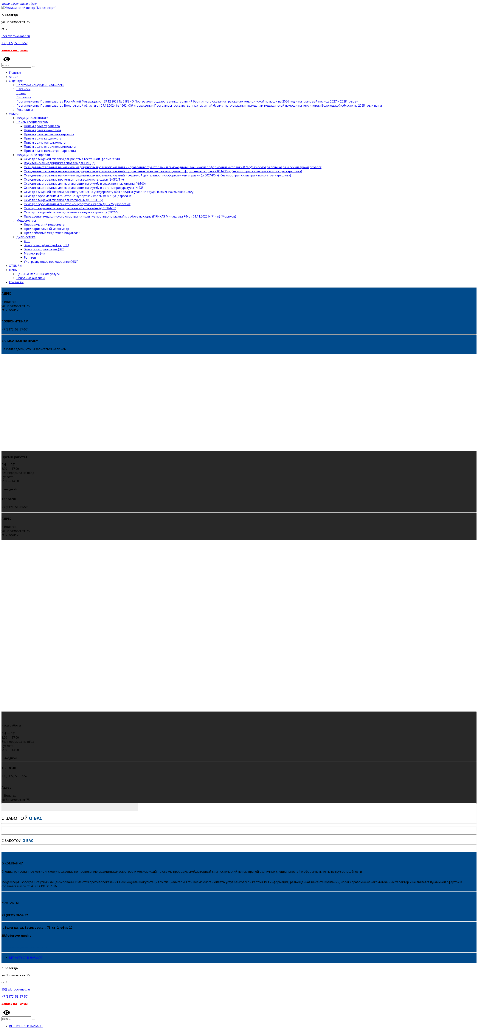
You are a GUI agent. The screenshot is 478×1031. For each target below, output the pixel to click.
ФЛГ (27, 241)
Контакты (16, 282)
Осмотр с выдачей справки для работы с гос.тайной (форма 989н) (72, 159)
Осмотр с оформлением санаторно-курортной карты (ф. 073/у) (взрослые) (78, 196)
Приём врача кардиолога (42, 138)
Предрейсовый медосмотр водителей (52, 233)
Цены (13, 270)
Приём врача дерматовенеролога (49, 134)
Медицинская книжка (32, 118)
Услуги (13, 114)
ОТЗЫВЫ (15, 266)
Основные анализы (30, 278)
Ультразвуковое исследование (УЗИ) (51, 262)
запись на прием (14, 50)
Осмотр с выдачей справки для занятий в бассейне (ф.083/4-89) (70, 208)
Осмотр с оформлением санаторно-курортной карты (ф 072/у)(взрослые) (77, 204)
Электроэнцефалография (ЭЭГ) (46, 245)
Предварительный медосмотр (46, 229)
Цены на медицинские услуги (38, 274)
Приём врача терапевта (42, 126)
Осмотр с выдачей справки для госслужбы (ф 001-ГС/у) (63, 200)
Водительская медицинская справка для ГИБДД (59, 163)
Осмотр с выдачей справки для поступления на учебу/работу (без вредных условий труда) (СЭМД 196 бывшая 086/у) (109, 192)
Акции (13, 77)
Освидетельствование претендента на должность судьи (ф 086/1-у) (74, 179)
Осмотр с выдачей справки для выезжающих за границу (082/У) (71, 212)
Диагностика (25, 237)
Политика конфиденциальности (40, 85)
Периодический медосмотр (44, 225)
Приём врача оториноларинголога (50, 147)
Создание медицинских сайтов (24, 947)
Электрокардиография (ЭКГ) (44, 249)
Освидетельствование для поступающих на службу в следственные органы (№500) (85, 183)
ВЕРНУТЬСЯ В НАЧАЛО (26, 958)
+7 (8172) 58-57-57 (14, 43)
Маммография (34, 253)
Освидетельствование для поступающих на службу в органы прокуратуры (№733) (84, 188)
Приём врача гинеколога (42, 130)
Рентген (30, 257)
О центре (16, 81)
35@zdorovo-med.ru (15, 36)
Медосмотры (26, 220)
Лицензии (23, 97)
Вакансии (23, 89)
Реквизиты (24, 110)
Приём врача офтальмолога (45, 142)
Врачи (21, 93)
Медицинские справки (33, 155)
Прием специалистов (32, 122)
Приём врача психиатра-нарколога (50, 151)
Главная (15, 73)
